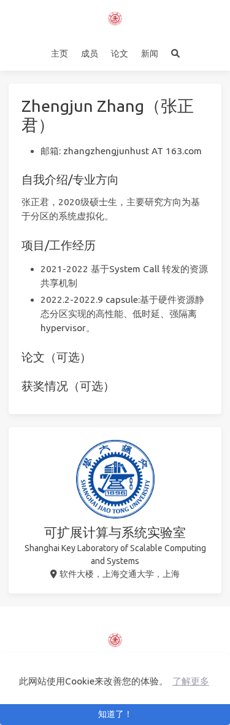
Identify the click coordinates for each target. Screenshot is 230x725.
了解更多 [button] (190, 681)
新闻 (149, 53)
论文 (119, 53)
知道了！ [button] (115, 714)
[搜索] (175, 53)
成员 (89, 53)
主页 (59, 53)
